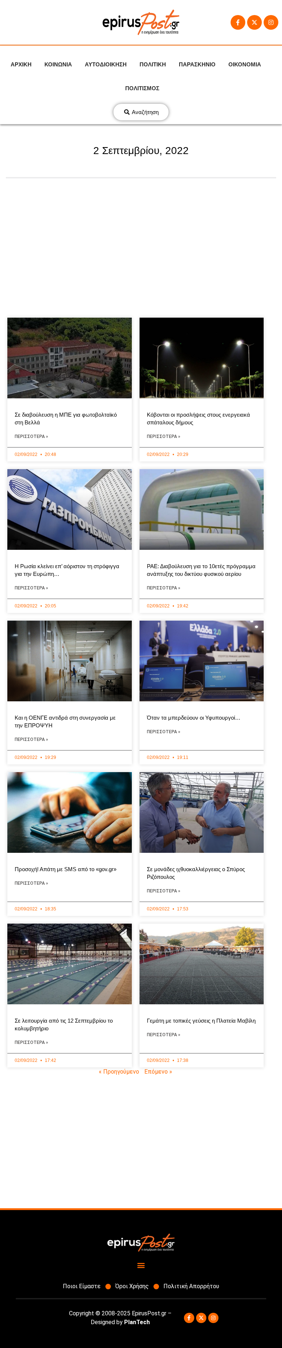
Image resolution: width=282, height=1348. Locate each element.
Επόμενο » (158, 1071)
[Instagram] (271, 22)
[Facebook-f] (238, 22)
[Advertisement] (141, 244)
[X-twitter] (254, 22)
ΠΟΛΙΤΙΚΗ (153, 64)
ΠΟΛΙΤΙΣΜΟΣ (142, 88)
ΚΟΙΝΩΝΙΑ (58, 64)
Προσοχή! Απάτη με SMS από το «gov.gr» (65, 869)
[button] (141, 1265)
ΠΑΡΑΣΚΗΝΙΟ (197, 64)
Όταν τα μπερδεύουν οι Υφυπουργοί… (194, 718)
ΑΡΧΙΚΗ (21, 64)
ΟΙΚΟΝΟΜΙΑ (244, 64)
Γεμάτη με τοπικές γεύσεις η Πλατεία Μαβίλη (201, 1021)
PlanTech (137, 1322)
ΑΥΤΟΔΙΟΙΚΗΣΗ (106, 64)
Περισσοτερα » (31, 436)
